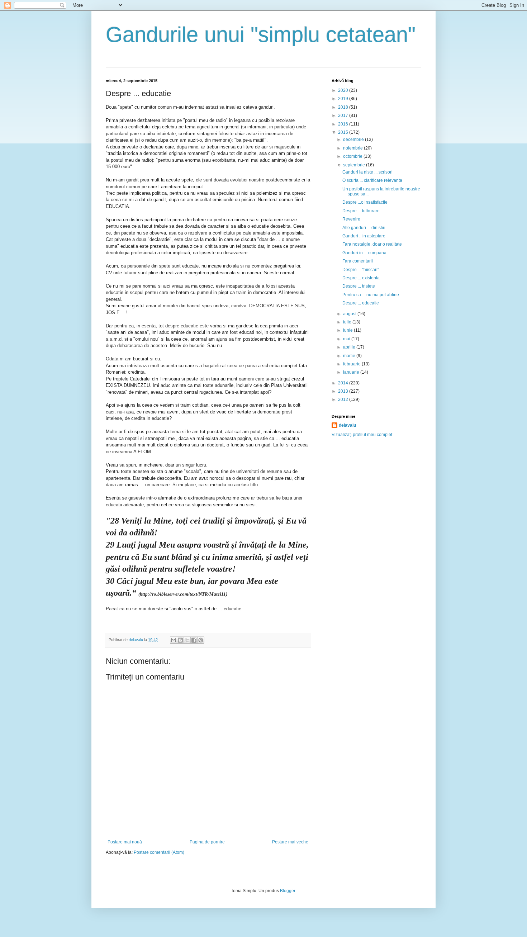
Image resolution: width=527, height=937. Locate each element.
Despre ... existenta (361, 277)
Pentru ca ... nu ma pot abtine (370, 294)
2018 (343, 107)
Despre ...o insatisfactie (365, 202)
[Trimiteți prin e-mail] (173, 640)
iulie (347, 322)
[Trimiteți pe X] (187, 640)
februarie (352, 363)
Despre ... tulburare (361, 210)
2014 (343, 382)
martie (349, 355)
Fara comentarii (357, 261)
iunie (348, 330)
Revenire (351, 219)
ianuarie (351, 372)
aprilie (349, 347)
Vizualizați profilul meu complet (362, 434)
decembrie (354, 139)
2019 (343, 98)
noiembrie (353, 148)
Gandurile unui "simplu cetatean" (261, 35)
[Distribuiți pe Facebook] (194, 640)
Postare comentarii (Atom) (159, 852)
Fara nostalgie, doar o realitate (372, 244)
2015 (343, 132)
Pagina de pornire (207, 841)
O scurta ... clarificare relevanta (372, 180)
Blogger (287, 890)
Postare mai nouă (125, 841)
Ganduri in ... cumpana (364, 252)
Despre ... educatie (360, 303)
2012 (343, 399)
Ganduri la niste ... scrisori (367, 172)
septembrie (354, 164)
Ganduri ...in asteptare (363, 235)
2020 (343, 90)
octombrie (353, 156)
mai (347, 338)
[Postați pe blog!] (180, 640)
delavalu (347, 425)
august (350, 313)
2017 (343, 115)
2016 (343, 124)
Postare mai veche (290, 841)
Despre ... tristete (358, 286)
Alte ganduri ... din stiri (363, 227)
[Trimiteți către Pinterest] (200, 640)
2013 (343, 391)
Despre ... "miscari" (360, 269)
